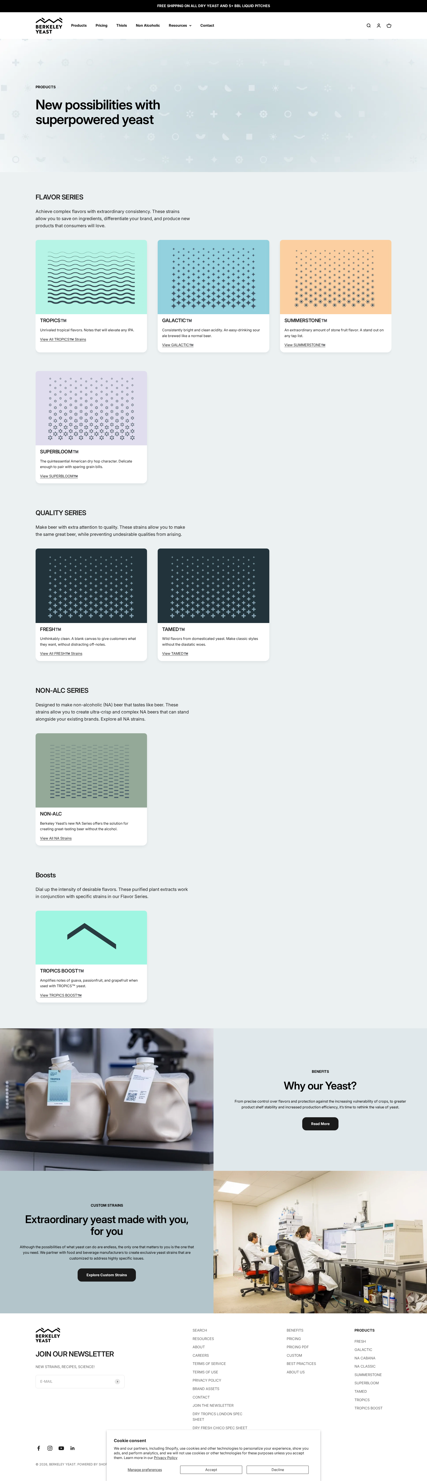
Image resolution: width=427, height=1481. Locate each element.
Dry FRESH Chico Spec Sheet (220, 1428)
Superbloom (366, 1383)
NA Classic (365, 1366)
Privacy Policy (165, 1457)
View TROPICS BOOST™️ (61, 995)
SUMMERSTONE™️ (305, 320)
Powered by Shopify (94, 1464)
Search (200, 1330)
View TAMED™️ (175, 653)
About (199, 1347)
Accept (211, 1469)
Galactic (363, 1349)
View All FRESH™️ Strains (61, 653)
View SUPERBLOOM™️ (59, 476)
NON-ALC (51, 814)
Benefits (295, 1330)
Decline (278, 1469)
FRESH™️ (50, 629)
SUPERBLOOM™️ (59, 451)
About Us (296, 1372)
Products (79, 25)
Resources (178, 25)
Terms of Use (205, 1372)
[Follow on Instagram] (50, 1448)
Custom (294, 1355)
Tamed (360, 1391)
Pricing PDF (298, 1347)
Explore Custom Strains (107, 1275)
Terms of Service (209, 1363)
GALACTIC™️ (177, 320)
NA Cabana (364, 1358)
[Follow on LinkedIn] (73, 1448)
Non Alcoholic (148, 25)
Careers (201, 1355)
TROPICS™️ (53, 320)
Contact (207, 25)
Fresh (360, 1341)
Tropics (362, 1400)
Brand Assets (206, 1389)
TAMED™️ (173, 629)
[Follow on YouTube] (61, 1448)
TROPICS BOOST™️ (62, 971)
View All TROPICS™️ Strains (63, 339)
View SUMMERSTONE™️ (304, 345)
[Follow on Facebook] (39, 1448)
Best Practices (301, 1363)
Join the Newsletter (213, 1405)
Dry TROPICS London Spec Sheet (217, 1417)
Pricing (101, 25)
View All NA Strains (56, 838)
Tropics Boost (368, 1408)
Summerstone (368, 1374)
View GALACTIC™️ (177, 345)
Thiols (121, 25)
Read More (320, 1123)
